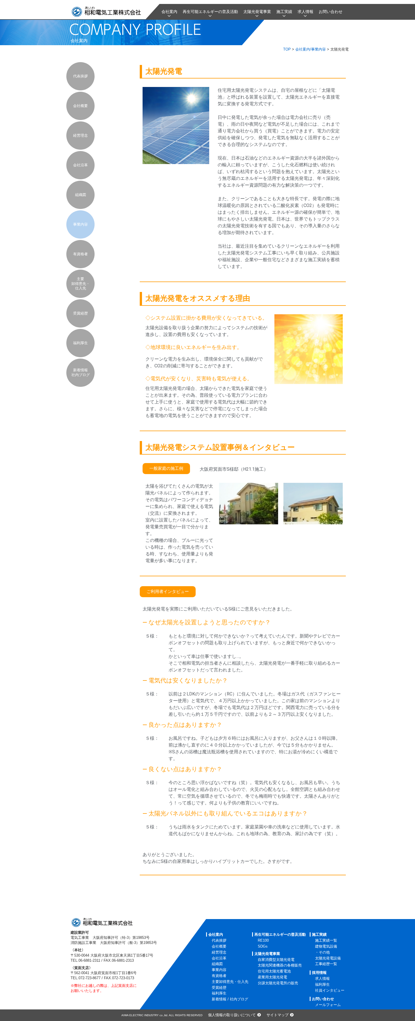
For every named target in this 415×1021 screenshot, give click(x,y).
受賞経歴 (80, 313)
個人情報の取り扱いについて (232, 1015)
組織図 (80, 195)
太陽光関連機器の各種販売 (280, 965)
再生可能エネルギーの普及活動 (210, 11)
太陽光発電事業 (257, 11)
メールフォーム (328, 1005)
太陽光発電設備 (328, 958)
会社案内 (169, 11)
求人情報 (305, 11)
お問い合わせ (330, 11)
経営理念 (80, 135)
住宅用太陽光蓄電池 (274, 971)
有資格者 (80, 254)
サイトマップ (278, 1015)
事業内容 (80, 224)
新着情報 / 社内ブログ (230, 999)
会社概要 (80, 106)
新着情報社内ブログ (80, 372)
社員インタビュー (329, 990)
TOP (287, 49)
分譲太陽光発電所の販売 (278, 983)
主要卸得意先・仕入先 (80, 284)
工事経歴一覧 (326, 964)
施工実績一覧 (326, 940)
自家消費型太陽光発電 (276, 959)
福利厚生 (80, 343)
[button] (166, 468)
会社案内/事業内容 (310, 49)
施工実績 (284, 11)
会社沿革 (80, 165)
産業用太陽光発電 (272, 977)
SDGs (263, 946)
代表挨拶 (80, 76)
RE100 (263, 940)
